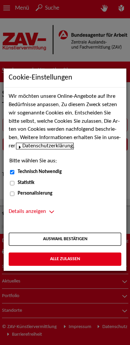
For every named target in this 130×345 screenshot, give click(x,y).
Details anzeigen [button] (27, 211)
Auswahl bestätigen (65, 239)
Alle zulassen (65, 259)
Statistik (26, 182)
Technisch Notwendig (40, 171)
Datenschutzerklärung (47, 146)
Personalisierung (35, 193)
